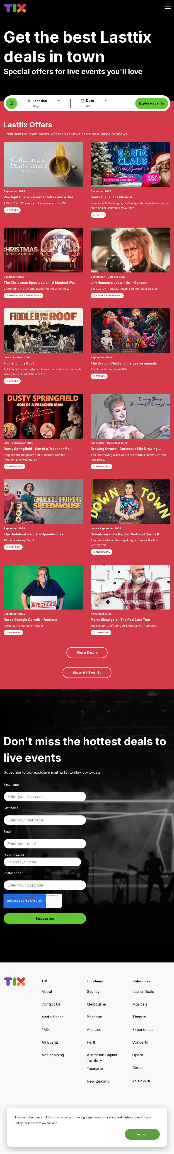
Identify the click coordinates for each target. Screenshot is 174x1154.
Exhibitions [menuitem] (141, 1080)
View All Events (87, 672)
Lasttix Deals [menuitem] (143, 991)
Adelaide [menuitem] (94, 1029)
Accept (142, 1134)
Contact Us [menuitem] (51, 1004)
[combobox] (43, 106)
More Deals (87, 652)
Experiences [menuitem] (142, 1029)
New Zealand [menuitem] (98, 1081)
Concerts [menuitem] (140, 1042)
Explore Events (151, 103)
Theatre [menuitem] (139, 1017)
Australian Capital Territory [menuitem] (102, 1058)
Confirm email (14, 855)
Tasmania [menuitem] (95, 1068)
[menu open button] (167, 7)
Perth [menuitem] (91, 1042)
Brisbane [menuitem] (94, 1017)
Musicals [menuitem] (139, 1004)
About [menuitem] (46, 991)
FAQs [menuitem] (46, 1029)
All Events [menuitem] (50, 1042)
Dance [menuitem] (137, 1067)
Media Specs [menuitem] (52, 1017)
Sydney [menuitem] (93, 991)
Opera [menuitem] (137, 1055)
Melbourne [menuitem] (96, 1004)
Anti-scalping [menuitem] (52, 1055)
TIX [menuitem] (44, 981)
